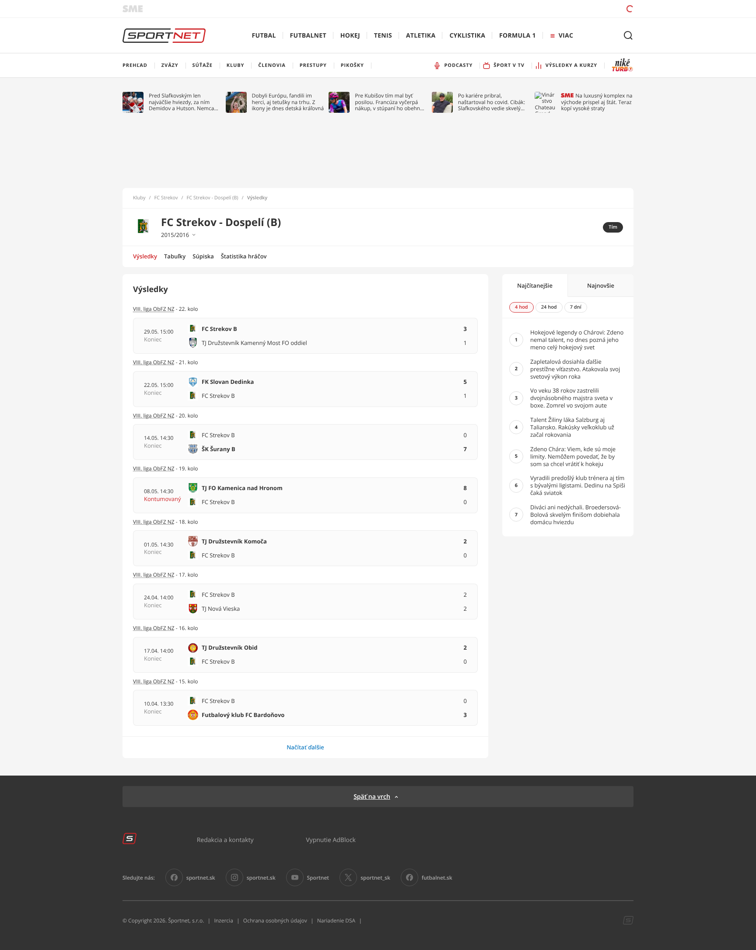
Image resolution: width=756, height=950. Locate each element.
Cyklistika (467, 35)
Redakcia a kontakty (225, 839)
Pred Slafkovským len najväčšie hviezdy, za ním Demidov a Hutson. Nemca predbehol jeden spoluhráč (182, 102)
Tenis (383, 35)
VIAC (566, 35)
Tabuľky (175, 256)
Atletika (420, 35)
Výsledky (145, 256)
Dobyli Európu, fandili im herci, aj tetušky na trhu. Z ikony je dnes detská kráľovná (288, 102)
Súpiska (203, 256)
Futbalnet (308, 35)
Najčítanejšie (535, 285)
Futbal (264, 35)
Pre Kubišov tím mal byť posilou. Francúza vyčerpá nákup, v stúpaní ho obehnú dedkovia (389, 102)
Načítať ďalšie (305, 747)
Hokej (350, 35)
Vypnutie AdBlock (331, 839)
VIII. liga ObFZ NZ (154, 468)
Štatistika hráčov (244, 256)
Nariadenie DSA (336, 920)
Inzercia (223, 920)
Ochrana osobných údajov (275, 920)
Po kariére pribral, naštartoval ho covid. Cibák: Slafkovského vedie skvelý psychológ (491, 102)
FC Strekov (166, 198)
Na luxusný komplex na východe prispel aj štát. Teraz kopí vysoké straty (596, 102)
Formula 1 (517, 35)
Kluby (139, 198)
